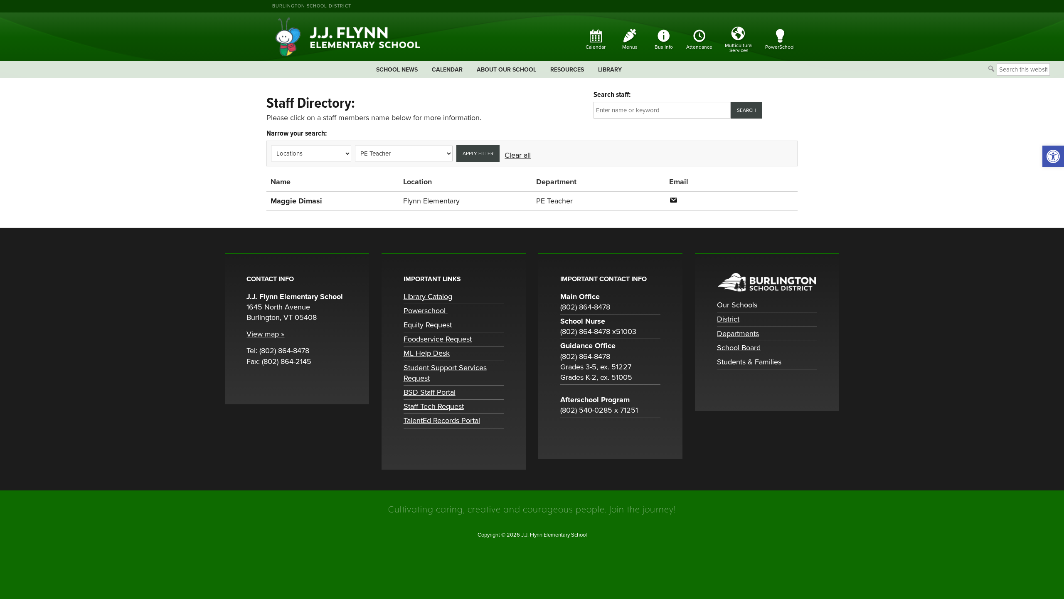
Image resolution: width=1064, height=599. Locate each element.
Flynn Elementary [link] (431, 200)
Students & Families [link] (749, 361)
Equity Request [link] (428, 324)
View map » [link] (265, 334)
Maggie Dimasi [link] (296, 200)
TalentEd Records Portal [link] (442, 420)
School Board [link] (739, 347)
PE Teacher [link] (554, 200)
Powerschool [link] (426, 310)
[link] (1053, 156)
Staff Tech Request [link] (434, 406)
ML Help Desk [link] (427, 353)
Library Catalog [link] (428, 296)
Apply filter (478, 153)
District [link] (728, 319)
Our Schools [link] (737, 304)
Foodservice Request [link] (438, 339)
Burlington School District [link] (311, 6)
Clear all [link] (518, 155)
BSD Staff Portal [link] (430, 392)
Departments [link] (738, 333)
